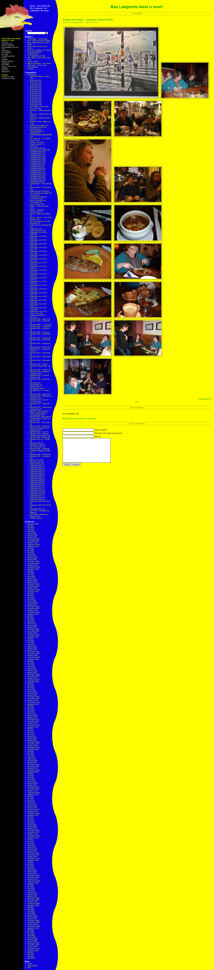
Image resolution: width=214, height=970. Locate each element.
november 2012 (33, 832)
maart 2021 (31, 646)
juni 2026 (30, 528)
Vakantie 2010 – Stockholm (40, 334)
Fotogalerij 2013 (36, 157)
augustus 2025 (33, 546)
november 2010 (33, 877)
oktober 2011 (32, 857)
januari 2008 (32, 941)
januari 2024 (32, 582)
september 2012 (33, 836)
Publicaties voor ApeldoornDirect (36, 230)
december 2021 (33, 629)
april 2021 (31, 644)
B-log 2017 (34, 88)
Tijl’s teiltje (5, 64)
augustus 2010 (33, 883)
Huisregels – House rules (37, 65)
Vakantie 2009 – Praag (38, 332)
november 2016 (33, 744)
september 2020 (33, 657)
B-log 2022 (34, 97)
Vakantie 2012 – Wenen (39, 347)
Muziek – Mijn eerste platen (40, 214)
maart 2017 (31, 736)
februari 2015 (32, 783)
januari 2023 (32, 605)
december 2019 (33, 674)
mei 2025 (30, 552)
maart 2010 (31, 892)
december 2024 (33, 561)
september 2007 (33, 949)
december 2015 (33, 764)
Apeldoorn (33, 80)
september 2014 (33, 793)
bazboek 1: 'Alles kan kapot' (40, 110)
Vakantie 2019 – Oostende (40, 403)
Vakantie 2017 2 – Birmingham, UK (36, 387)
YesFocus (5, 70)
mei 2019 (30, 687)
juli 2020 (30, 661)
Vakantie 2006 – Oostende (40, 321)
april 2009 (31, 913)
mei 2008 (30, 934)
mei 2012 (30, 843)
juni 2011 (30, 864)
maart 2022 (31, 623)
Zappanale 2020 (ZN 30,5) (40, 501)
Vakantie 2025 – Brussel (39, 454)
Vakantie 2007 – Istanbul (39, 326)
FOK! (3, 49)
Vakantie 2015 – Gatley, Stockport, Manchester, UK (40, 365)
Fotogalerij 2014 (36, 159)
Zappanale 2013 (36, 488)
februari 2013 (32, 826)
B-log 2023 (34, 99)
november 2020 (33, 653)
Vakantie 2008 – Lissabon (39, 328)
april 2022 (31, 622)
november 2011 (33, 855)
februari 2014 (32, 806)
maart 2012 (31, 847)
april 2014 (31, 802)
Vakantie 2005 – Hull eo (38, 319)
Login (29, 964)
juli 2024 (30, 571)
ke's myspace (6, 52)
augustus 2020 (33, 659)
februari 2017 (32, 738)
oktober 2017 (32, 723)
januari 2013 (32, 828)
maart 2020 (31, 669)
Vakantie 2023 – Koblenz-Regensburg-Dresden (39, 434)
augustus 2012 (33, 838)
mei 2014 (30, 800)
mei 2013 (30, 821)
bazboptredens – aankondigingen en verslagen (37, 131)
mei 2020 (30, 665)
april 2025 (31, 554)
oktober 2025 (32, 543)
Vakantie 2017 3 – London (39, 390)
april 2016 (31, 757)
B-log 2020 (34, 93)
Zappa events (35, 464)
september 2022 (33, 612)
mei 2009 (30, 911)
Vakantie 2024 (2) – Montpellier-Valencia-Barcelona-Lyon (37, 445)
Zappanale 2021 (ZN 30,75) (40, 505)
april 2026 (31, 531)
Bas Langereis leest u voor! (137, 6)
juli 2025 (30, 548)
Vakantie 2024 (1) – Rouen (40, 439)
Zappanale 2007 (36, 477)
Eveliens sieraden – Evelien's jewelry (37, 143)
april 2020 (31, 667)
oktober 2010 (32, 879)
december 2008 (33, 920)
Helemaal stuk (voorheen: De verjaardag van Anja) (39, 192)
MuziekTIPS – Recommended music (38, 220)
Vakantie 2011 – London (39, 338)
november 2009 (33, 900)
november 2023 (33, 586)
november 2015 (33, 766)
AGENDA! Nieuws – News (40, 76)
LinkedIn (5, 59)
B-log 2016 (34, 86)
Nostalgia (33, 223)
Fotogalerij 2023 (36, 176)
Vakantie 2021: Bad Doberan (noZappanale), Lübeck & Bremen (40, 418)
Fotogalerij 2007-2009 (38, 150)
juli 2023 (30, 593)
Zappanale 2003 (36, 469)
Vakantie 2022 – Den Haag (40, 422)
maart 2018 (31, 714)
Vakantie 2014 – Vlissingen (40, 360)
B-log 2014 (34, 82)
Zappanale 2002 (36, 467)
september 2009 (33, 904)
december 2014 (33, 787)
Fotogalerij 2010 (36, 152)
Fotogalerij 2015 (36, 161)
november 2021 (33, 631)
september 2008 (33, 926)
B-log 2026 (34, 105)
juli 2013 (30, 817)
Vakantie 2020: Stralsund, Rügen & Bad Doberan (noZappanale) (39, 413)
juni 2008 (30, 932)
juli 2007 (30, 952)
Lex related (34, 202)
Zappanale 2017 (36, 496)
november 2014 (33, 789)
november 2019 (33, 676)
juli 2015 (30, 774)
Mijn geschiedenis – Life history (39, 63)
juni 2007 (30, 954)
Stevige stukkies (7, 61)
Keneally (5, 54)
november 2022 (33, 608)
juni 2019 (30, 685)
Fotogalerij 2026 (36, 182)
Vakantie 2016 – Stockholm (40, 379)
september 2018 (33, 702)
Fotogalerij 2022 (36, 174)
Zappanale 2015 (36, 492)
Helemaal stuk (32, 54)
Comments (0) (204, 399)
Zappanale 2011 (36, 484)
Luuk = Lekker (35, 204)
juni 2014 (30, 798)
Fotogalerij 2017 (36, 165)
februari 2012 (32, 849)
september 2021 (33, 635)
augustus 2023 (33, 591)
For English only (36, 148)
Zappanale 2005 (36, 473)
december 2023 (33, 584)
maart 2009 (31, 915)
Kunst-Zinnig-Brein (8, 56)
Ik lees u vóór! (32, 61)
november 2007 (33, 945)
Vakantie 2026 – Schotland (40, 456)
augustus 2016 (33, 749)
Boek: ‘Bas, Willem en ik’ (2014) (39, 50)
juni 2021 (30, 640)
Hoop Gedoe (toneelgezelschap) (37, 196)
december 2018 (33, 697)
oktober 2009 (32, 902)
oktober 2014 (32, 791)
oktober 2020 (32, 655)
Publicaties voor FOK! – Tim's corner (39, 312)
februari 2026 (32, 535)
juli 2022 (30, 616)
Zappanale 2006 (36, 475)
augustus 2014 (33, 794)
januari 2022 (32, 627)
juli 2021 (30, 638)
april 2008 (31, 935)
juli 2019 (30, 684)
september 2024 (33, 567)
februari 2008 (32, 939)
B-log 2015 (34, 84)
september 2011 (33, 858)
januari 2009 (32, 919)
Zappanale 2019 (36, 499)
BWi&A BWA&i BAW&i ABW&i (41, 135)
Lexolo (4, 58)
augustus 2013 (33, 815)
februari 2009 (32, 917)
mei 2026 (30, 529)
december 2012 (33, 830)
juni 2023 (30, 595)
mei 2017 (30, 732)
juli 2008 (30, 930)
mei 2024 (30, 575)
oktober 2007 (32, 947)
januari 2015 (32, 785)
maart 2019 (31, 691)
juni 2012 (30, 841)
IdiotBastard (6, 51)
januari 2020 (32, 672)
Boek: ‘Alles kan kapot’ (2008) (38, 41)
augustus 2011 (33, 860)
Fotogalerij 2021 (36, 172)
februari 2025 (32, 558)
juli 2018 (30, 706)
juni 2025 (30, 550)
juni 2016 (30, 753)
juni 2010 (30, 887)
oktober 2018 (32, 700)
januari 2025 (32, 560)
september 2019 (33, 680)
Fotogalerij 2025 (36, 180)
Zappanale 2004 (36, 471)
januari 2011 (32, 873)
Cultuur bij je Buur (8, 46)
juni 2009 (30, 909)
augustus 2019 (33, 682)
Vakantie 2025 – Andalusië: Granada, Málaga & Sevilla (40, 449)
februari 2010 (32, 894)
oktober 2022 (32, 610)
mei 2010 (30, 888)
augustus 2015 (33, 772)
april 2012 (31, 845)
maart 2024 (31, 578)
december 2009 (33, 898)
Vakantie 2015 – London (39, 370)
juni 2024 (30, 573)
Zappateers (6, 71)
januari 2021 (32, 650)
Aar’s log (5, 42)
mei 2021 (30, 642)
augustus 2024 (33, 569)
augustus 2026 (33, 524)
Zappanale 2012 (36, 486)
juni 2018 (30, 708)
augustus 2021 (33, 637)
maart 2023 (31, 601)
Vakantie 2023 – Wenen (39, 437)
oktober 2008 (32, 924)
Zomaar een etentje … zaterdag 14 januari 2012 (88, 19)
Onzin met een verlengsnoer (40, 225)
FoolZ (32, 146)
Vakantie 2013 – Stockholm (40, 353)
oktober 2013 (32, 811)
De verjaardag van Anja (10, 47)
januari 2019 (32, 695)
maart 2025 (31, 556)
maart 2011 (31, 870)
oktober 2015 (32, 768)
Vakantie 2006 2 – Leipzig (39, 325)
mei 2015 (30, 778)
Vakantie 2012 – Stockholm (40, 343)
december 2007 (33, 943)
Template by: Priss (8, 78)
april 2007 (31, 958)
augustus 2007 (33, 951)
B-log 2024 (34, 101)
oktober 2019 (32, 678)
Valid (32, 966)
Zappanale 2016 (36, 494)
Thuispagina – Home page (37, 39)
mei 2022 (30, 620)
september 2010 (33, 881)
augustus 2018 (33, 704)
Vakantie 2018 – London (39, 394)
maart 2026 (31, 533)
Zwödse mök (35, 518)
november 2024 (33, 563)
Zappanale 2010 (36, 482)
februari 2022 (32, 625)
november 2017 (33, 721)
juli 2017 (30, 729)
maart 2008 (31, 937)
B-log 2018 (34, 90)
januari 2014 (32, 808)
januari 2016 (32, 763)
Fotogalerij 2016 (36, 163)
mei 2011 (30, 866)
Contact (30, 69)
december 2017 (33, 719)
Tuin (31, 317)
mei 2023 (30, 597)
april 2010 (31, 890)
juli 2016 (30, 751)
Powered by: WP (8, 77)
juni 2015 (30, 776)
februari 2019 (32, 693)
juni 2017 (30, 731)
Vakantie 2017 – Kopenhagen (36, 384)
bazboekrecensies (37, 127)
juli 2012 (30, 840)
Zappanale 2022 (36, 509)
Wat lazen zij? (35, 462)
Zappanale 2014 (36, 490)
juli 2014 (30, 796)
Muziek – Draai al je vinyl (39, 206)
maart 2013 (31, 825)
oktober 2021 (32, 633)
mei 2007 (30, 956)
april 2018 (31, 712)
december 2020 (33, 652)
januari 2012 (32, 851)
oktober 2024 (32, 565)
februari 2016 (32, 761)
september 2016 (33, 747)
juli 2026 (30, 526)
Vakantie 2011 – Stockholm (40, 340)
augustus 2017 (33, 727)
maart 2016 (31, 759)
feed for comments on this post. (80, 418)
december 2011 (33, 853)
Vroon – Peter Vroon (9, 66)
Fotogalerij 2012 (36, 155)
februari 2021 (32, 648)
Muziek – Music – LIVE (38, 217)
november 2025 (33, 541)
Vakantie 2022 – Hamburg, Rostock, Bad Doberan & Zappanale (40, 428)
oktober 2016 (32, 746)
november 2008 (33, 922)
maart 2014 (31, 804)
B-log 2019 (34, 91)
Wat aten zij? (34, 460)
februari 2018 (32, 716)
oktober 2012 (32, 834)
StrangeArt (5, 63)
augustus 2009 (33, 905)
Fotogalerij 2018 (36, 167)
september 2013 (33, 813)
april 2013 (31, 823)
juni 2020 (30, 663)
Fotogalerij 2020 (36, 170)
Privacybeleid (32, 67)
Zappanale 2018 (36, 497)
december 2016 (33, 742)
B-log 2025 (34, 103)
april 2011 (31, 868)
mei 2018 (30, 710)
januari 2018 (32, 717)
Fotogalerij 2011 (36, 153)
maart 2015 (31, 781)
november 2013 (33, 810)
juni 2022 (30, 618)
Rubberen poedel (36, 315)
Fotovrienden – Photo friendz (41, 184)
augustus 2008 (33, 928)
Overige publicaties (34, 52)
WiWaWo (5, 68)
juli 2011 (30, 862)
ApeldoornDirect (7, 44)
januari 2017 (32, 740)
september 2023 (33, 590)
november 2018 (33, 699)
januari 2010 (32, 896)
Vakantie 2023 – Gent (38, 432)
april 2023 (31, 599)
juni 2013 (30, 819)
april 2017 (31, 734)
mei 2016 (30, 755)
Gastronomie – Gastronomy (40, 187)
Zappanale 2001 (36, 466)
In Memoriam (35, 199)
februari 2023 (32, 603)
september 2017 (33, 725)
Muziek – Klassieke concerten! (37, 211)
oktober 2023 (32, 588)
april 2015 (31, 779)
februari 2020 (32, 670)
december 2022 (33, 607)
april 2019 (31, 689)
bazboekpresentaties (38, 125)
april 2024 (31, 576)
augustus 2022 (33, 614)
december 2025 (33, 539)
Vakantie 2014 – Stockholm (40, 356)
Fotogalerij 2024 (36, 178)
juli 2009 (30, 907)
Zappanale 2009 (36, 481)
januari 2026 (32, 537)
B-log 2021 (34, 95)
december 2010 (33, 875)
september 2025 (33, 544)
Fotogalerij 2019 (36, 168)
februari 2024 (32, 580)
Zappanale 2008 (36, 479)
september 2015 (33, 770)
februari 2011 (32, 872)
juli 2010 (30, 885)
